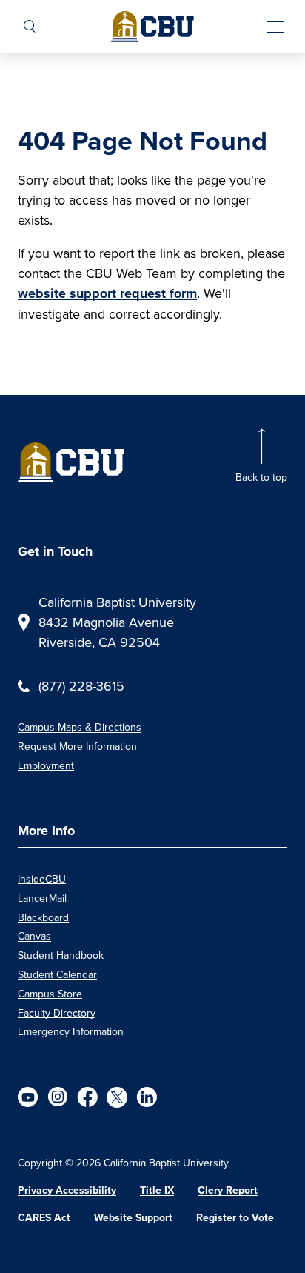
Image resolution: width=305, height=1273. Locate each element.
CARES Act (44, 1218)
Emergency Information (71, 1031)
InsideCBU (42, 878)
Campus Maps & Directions (79, 726)
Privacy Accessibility (67, 1190)
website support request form (107, 293)
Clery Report (228, 1190)
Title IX (157, 1190)
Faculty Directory (56, 1013)
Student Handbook (61, 955)
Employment (46, 765)
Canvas (34, 935)
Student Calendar (57, 974)
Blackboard (43, 917)
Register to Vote (235, 1218)
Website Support (133, 1218)
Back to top (261, 477)
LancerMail (42, 898)
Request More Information (77, 746)
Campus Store (50, 993)
